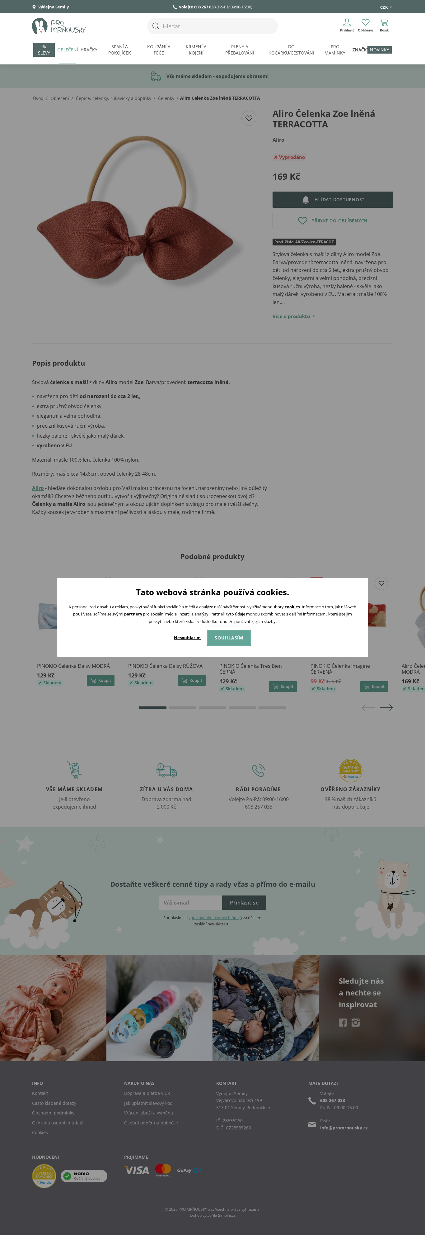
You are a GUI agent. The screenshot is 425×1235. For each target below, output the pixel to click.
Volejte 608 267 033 (197, 7)
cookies (292, 607)
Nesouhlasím (187, 637)
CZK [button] (384, 7)
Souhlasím (229, 638)
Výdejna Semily (53, 7)
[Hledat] (156, 26)
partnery (133, 614)
